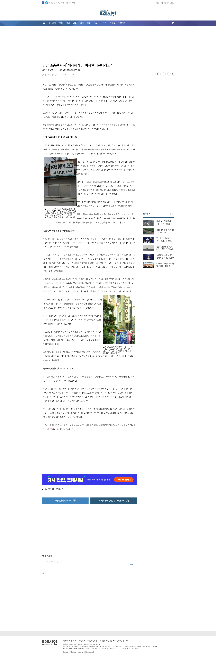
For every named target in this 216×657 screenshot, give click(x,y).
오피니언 (52, 23)
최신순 (44, 573)
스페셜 (112, 23)
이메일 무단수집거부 (93, 641)
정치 (61, 23)
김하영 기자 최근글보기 (53, 489)
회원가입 (166, 3)
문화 (89, 23)
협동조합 (122, 23)
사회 (75, 23)
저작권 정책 (81, 641)
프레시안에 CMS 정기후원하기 (111, 500)
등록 (131, 564)
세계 (82, 23)
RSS (127, 641)
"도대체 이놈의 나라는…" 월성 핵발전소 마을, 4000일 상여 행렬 (164, 241)
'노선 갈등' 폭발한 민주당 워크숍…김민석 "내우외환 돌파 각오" (164, 224)
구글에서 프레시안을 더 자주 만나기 (60, 429)
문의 (161, 3)
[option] (158, 243)
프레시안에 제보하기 (62, 500)
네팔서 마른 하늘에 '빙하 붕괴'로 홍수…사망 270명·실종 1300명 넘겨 (165, 258)
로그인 (172, 3)
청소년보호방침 (119, 641)
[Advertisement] (108, 46)
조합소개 (65, 641)
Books (96, 23)
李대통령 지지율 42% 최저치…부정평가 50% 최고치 (165, 232)
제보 (157, 3)
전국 (104, 23)
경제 (68, 23)
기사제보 (73, 641)
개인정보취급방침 (106, 641)
